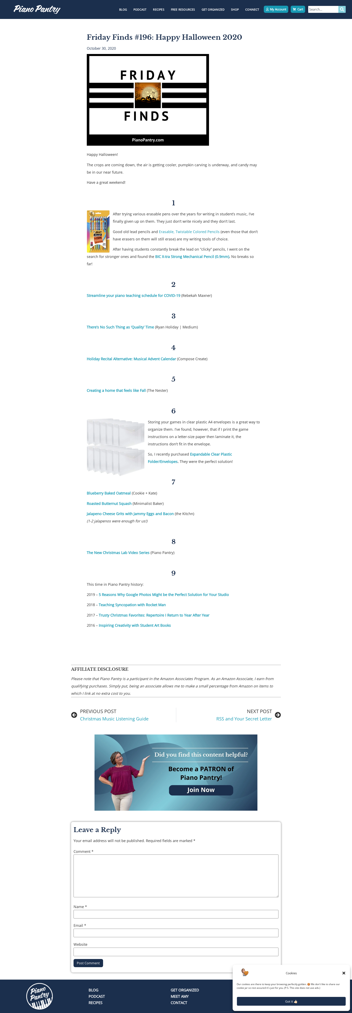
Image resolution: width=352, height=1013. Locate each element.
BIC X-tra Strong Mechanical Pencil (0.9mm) (192, 256)
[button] (344, 973)
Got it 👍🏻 (291, 1001)
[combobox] (323, 9)
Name (80, 906)
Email (80, 925)
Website (80, 944)
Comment (84, 851)
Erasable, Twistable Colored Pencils (189, 231)
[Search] (342, 9)
